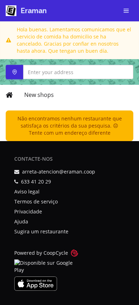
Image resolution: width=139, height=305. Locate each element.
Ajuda (21, 221)
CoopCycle (55, 252)
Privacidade (28, 211)
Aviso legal (27, 191)
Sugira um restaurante (41, 231)
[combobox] (69, 72)
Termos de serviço (36, 201)
